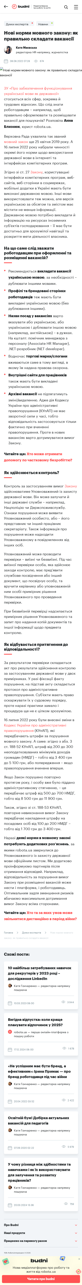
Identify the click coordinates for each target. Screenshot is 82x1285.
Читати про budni (41, 1279)
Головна (9, 932)
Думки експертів (31, 932)
